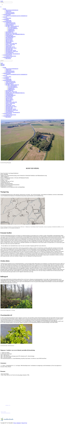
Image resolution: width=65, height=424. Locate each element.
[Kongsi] (2, 64)
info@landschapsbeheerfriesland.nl (8, 397)
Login (2, 1)
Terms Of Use (24, 422)
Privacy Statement (17, 422)
